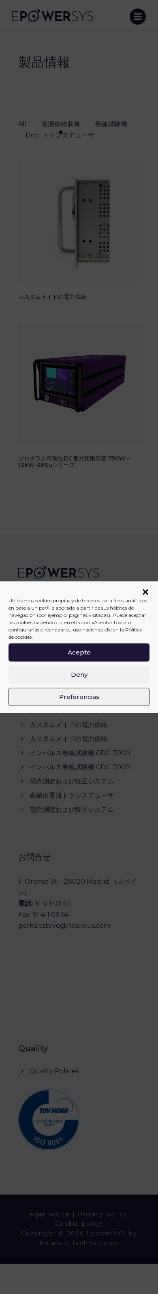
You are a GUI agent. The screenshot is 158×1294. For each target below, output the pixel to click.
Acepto (79, 652)
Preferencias (79, 697)
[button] (145, 592)
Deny (79, 674)
